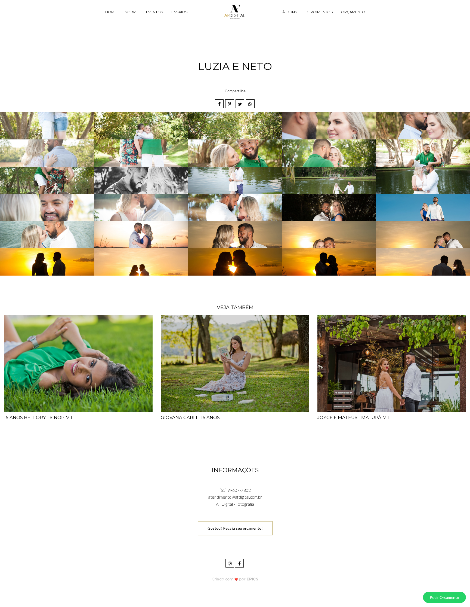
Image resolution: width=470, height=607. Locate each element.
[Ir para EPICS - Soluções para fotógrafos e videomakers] (235, 579)
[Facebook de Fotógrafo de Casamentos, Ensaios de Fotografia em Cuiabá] (240, 562)
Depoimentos (319, 12)
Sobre (131, 12)
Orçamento (353, 12)
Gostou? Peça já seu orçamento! (235, 528)
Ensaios (179, 12)
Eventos (154, 12)
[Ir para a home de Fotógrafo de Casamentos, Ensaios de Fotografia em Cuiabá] (235, 12)
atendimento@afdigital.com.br (235, 497)
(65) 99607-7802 (235, 490)
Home (111, 12)
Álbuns (289, 12)
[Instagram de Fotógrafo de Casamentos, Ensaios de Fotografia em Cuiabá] (230, 562)
